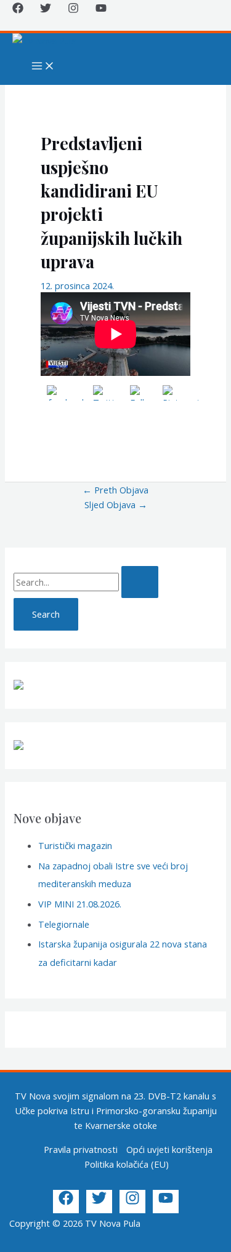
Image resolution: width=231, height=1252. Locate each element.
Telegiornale (63, 924)
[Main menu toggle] (43, 66)
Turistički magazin (75, 845)
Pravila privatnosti (81, 1149)
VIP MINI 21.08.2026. (79, 904)
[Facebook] (17, 10)
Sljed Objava (115, 504)
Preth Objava (115, 490)
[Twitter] (45, 10)
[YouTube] (101, 10)
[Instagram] (73, 10)
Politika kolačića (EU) (126, 1164)
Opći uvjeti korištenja (169, 1149)
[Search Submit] (139, 582)
